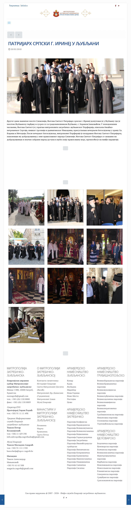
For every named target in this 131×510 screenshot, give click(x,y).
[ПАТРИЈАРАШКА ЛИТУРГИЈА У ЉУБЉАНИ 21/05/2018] (129, 500)
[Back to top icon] (118, 504)
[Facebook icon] (116, 5)
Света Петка (43, 434)
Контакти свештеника (47, 380)
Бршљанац (42, 431)
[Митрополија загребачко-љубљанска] (65, 13)
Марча (40, 428)
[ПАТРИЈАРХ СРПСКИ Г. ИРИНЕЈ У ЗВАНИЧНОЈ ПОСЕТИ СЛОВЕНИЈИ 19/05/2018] (2, 500)
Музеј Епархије (44, 402)
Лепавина (41, 425)
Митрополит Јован (46, 399)
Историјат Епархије (46, 383)
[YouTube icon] (119, 5)
